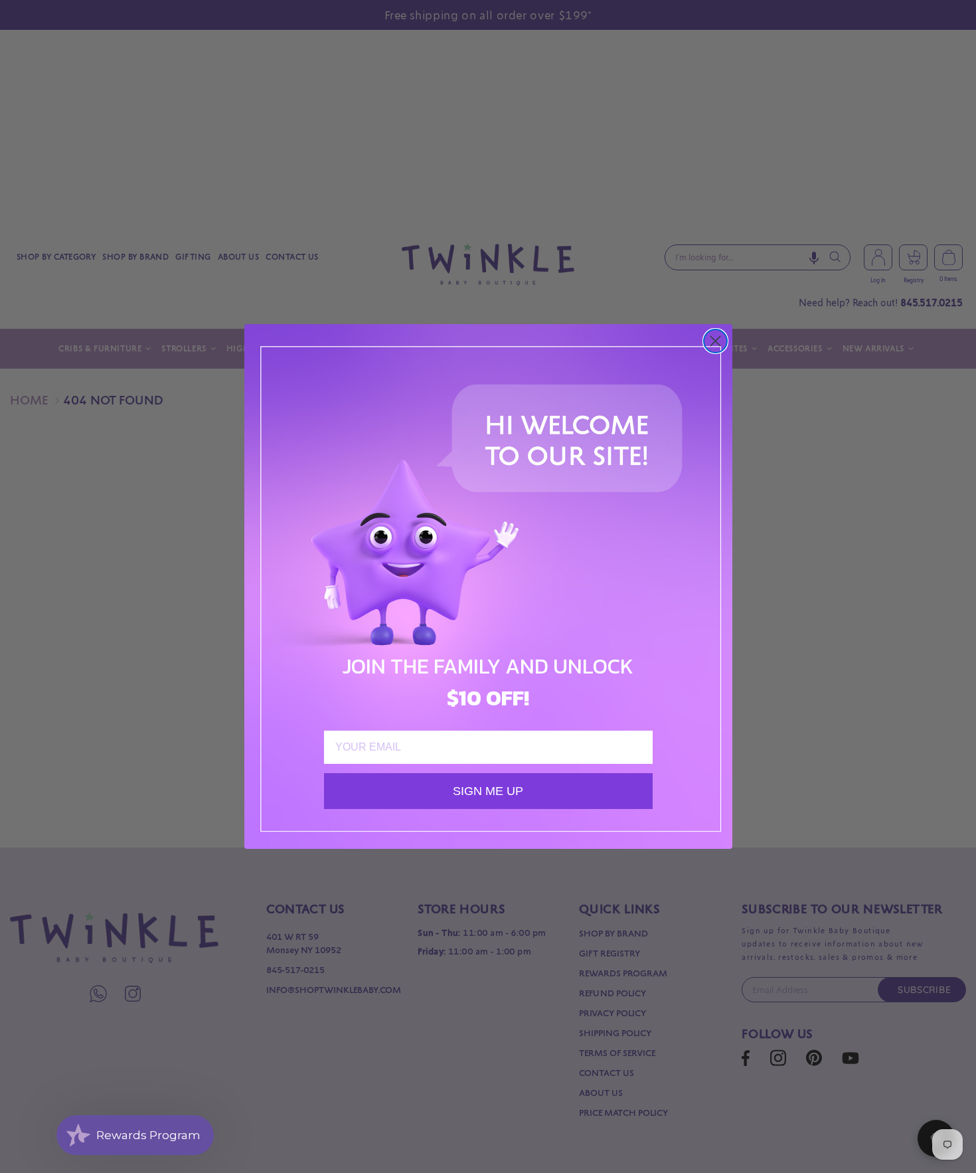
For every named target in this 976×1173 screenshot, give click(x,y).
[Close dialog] (715, 341)
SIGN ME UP (488, 791)
